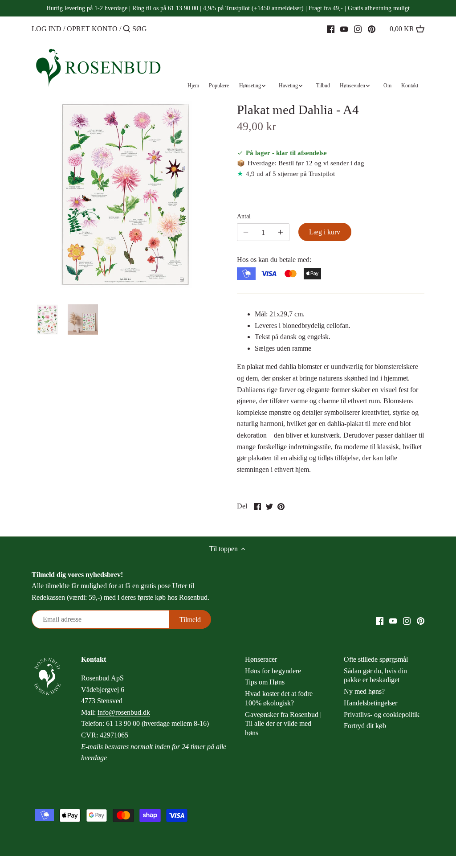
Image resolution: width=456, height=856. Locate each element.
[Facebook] (330, 28)
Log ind (46, 29)
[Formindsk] (280, 232)
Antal (244, 216)
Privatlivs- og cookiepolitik (381, 714)
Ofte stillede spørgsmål (376, 659)
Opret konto (92, 29)
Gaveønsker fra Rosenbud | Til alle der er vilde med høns (283, 724)
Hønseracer (261, 659)
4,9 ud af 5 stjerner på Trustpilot (290, 173)
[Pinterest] (371, 28)
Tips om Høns (265, 682)
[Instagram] (358, 28)
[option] (47, 319)
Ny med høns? (364, 691)
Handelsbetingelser (370, 703)
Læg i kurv (324, 232)
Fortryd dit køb (365, 725)
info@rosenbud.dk (124, 712)
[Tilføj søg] (126, 29)
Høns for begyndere (273, 671)
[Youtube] (344, 28)
